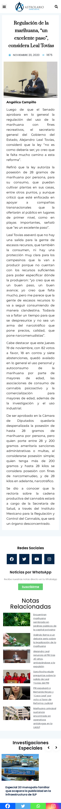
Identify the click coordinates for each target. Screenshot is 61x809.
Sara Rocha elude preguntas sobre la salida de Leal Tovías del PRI (44, 677)
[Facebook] (12, 559)
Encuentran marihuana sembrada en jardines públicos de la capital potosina (44, 622)
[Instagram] (49, 559)
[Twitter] (24, 559)
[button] (4, 6)
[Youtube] (37, 559)
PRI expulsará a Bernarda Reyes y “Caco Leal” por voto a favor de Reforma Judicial (43, 695)
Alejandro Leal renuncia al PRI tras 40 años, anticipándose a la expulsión (44, 659)
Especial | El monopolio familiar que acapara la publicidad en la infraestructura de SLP (28, 790)
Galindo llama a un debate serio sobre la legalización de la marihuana (44, 640)
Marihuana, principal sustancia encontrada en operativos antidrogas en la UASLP (44, 718)
